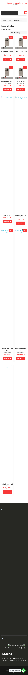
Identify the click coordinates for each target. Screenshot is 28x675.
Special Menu (7, 13)
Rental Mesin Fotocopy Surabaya (14, 3)
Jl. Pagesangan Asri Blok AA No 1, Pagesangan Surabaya (15, 647)
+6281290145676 (14, 645)
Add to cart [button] (6, 59)
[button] (25, 12)
